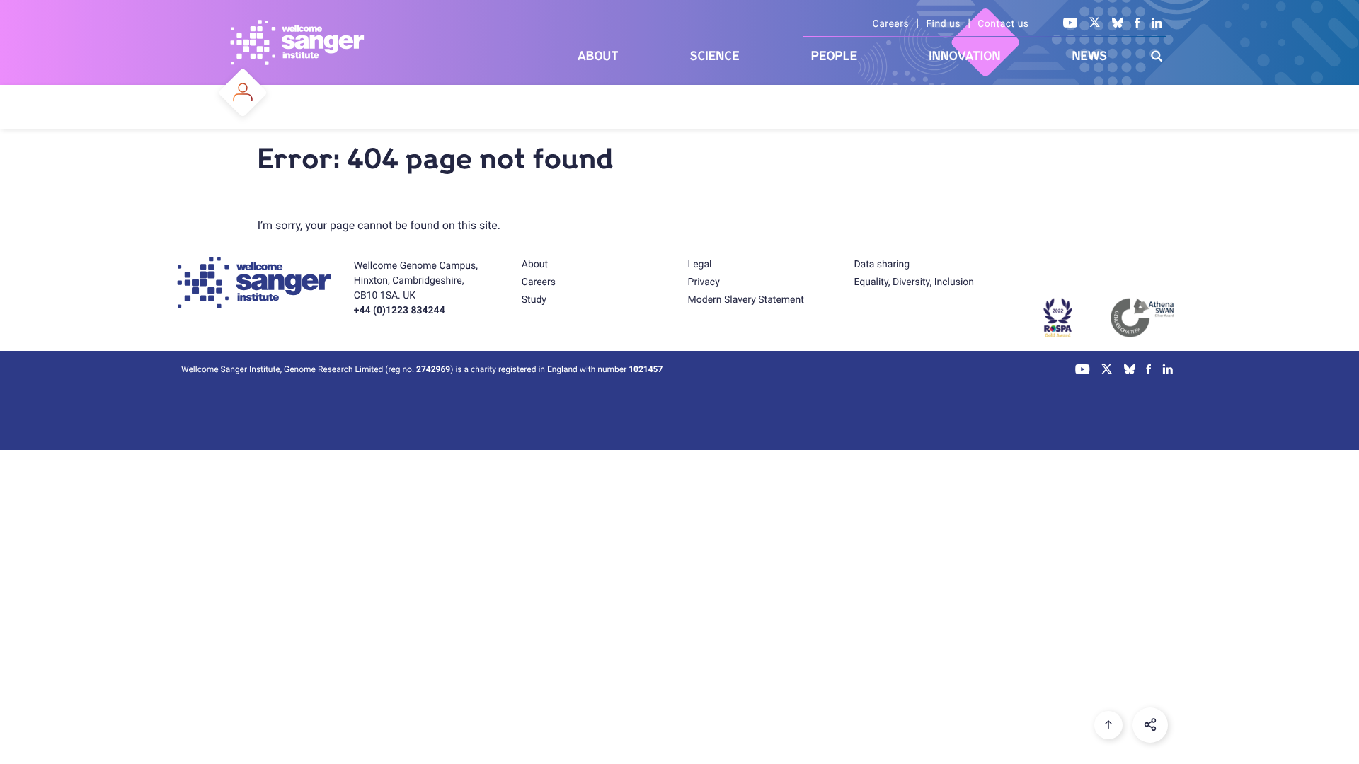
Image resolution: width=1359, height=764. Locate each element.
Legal (700, 264)
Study (534, 300)
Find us (943, 24)
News (1089, 56)
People (834, 56)
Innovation (964, 56)
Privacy (704, 282)
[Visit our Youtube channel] (1070, 24)
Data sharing (882, 264)
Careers (891, 24)
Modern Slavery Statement (746, 300)
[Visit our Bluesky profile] (1118, 24)
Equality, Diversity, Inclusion (914, 282)
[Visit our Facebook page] (1137, 24)
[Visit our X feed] (1095, 24)
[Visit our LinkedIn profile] (1157, 24)
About (598, 56)
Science (715, 56)
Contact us (1002, 24)
